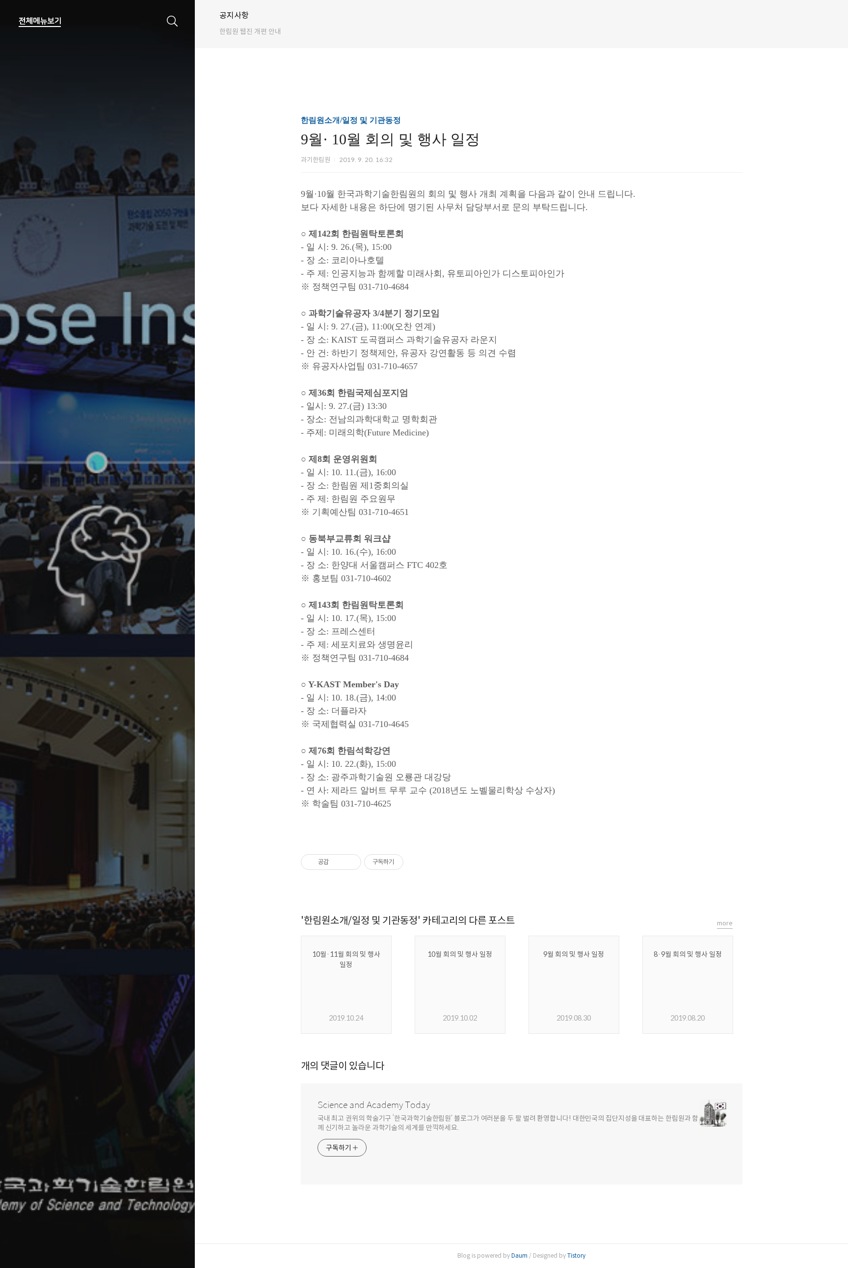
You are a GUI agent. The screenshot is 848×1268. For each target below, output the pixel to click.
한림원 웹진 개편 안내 (250, 31)
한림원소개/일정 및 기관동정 (351, 120)
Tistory (576, 1255)
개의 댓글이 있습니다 (342, 1066)
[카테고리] (40, 21)
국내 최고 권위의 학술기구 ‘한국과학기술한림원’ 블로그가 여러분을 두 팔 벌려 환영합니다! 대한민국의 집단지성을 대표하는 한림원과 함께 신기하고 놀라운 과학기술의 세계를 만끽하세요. (508, 1123)
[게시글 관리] (350, 862)
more (725, 923)
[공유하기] (338, 862)
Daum (519, 1255)
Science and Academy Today (374, 1105)
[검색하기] (172, 21)
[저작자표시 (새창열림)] (407, 862)
